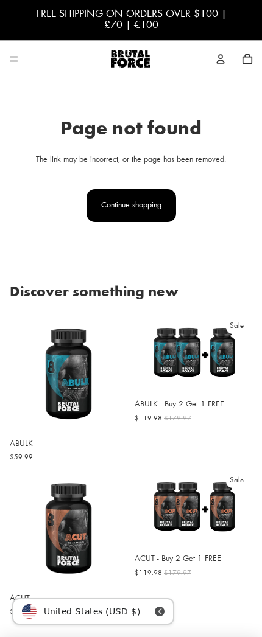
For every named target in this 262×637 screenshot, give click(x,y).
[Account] (220, 59)
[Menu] (14, 59)
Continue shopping (131, 205)
